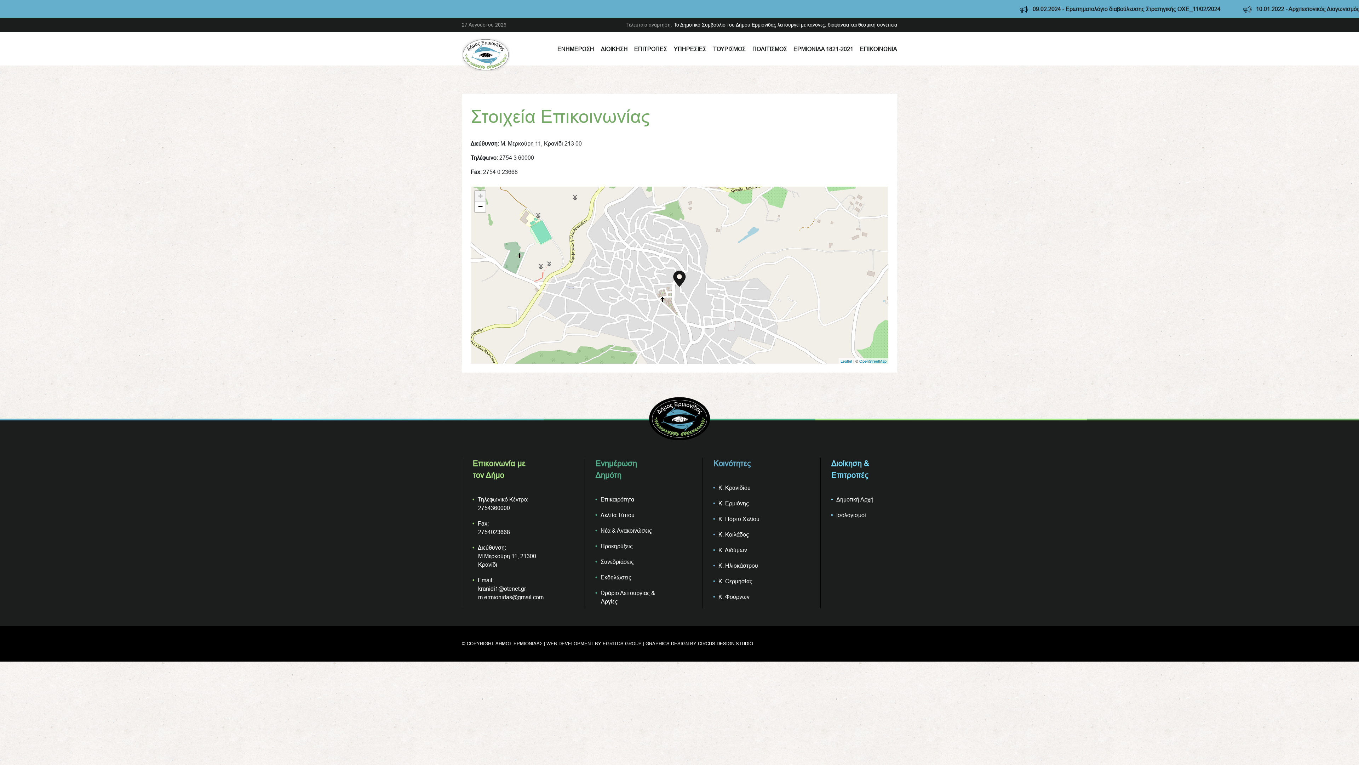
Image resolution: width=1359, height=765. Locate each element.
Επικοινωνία (878, 49)
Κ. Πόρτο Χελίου (738, 519)
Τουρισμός (729, 49)
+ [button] (480, 196)
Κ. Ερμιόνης (733, 503)
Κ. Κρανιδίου (734, 487)
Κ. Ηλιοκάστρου (738, 565)
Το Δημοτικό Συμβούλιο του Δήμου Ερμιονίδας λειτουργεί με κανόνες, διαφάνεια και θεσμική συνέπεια (785, 25)
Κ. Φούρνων (734, 597)
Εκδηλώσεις (616, 577)
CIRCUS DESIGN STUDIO (725, 643)
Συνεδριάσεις (617, 562)
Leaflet (846, 361)
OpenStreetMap (873, 361)
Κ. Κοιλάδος (733, 534)
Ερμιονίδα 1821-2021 (823, 49)
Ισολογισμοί (851, 515)
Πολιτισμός (769, 49)
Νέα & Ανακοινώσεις (626, 530)
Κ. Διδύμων (732, 550)
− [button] (480, 206)
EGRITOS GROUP (622, 643)
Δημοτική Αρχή (854, 499)
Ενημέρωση (575, 49)
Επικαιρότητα (617, 499)
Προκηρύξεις (617, 546)
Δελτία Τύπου (618, 515)
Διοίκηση (614, 49)
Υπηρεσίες (690, 49)
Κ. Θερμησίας (735, 581)
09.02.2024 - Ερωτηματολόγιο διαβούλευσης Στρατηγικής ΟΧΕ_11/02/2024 (1045, 9)
